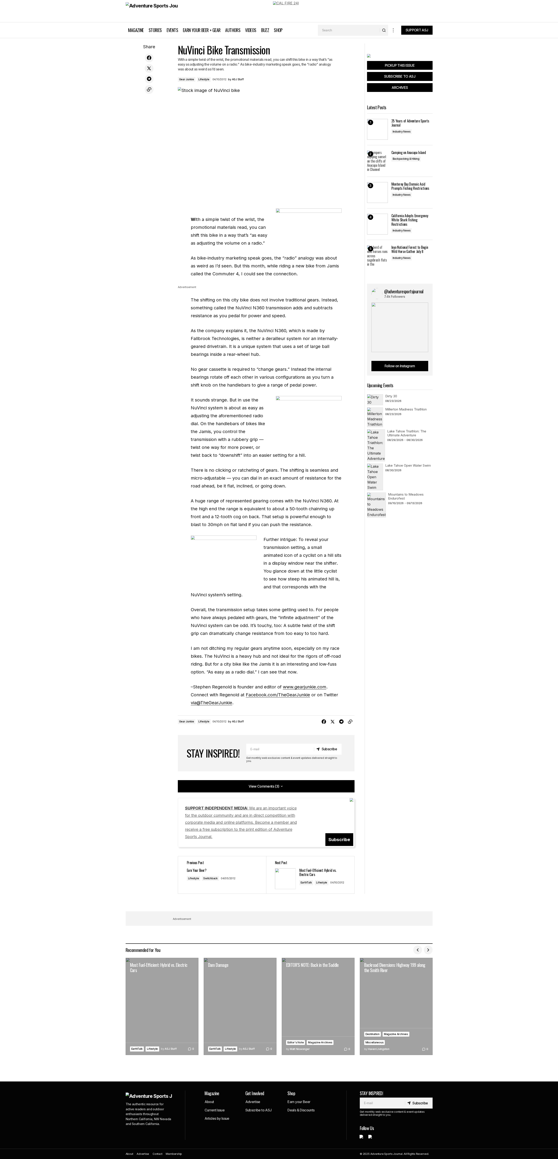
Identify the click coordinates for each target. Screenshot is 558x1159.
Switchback (210, 878)
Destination (372, 1034)
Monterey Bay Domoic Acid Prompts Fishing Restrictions (410, 186)
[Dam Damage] (240, 1006)
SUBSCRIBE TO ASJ (399, 76)
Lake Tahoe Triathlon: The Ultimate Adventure (406, 433)
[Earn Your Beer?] (222, 875)
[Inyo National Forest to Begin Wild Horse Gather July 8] (377, 255)
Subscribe (339, 839)
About (209, 1102)
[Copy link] (149, 89)
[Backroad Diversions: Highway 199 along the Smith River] (396, 1006)
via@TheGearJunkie (211, 702)
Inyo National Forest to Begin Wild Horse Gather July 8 (409, 249)
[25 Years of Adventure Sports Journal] (377, 129)
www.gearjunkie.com (304, 687)
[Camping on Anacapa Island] (377, 160)
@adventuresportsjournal (403, 291)
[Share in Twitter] (149, 68)
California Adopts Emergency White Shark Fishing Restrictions (409, 220)
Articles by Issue (217, 1118)
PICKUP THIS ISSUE (400, 65)
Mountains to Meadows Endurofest (406, 496)
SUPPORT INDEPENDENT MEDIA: (241, 822)
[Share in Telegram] (149, 79)
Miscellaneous (374, 1042)
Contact (157, 1153)
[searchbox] (349, 30)
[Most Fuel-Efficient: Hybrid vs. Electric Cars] (310, 875)
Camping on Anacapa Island (408, 152)
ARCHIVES (400, 87)
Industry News (402, 131)
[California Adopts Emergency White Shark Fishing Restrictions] (377, 224)
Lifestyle (203, 79)
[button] (393, 30)
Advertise (252, 1102)
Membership (174, 1153)
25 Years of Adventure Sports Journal (410, 123)
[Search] (384, 30)
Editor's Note (295, 1042)
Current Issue (215, 1110)
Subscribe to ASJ (258, 1110)
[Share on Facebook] (149, 58)
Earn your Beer (298, 1102)
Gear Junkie (186, 79)
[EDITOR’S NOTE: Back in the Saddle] (318, 1006)
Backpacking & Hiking (406, 158)
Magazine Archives (320, 1042)
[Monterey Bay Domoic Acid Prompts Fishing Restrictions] (377, 192)
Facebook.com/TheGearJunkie (278, 694)
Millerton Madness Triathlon (406, 409)
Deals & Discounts (300, 1110)
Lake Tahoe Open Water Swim (408, 465)
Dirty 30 (391, 396)
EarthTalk (306, 882)
